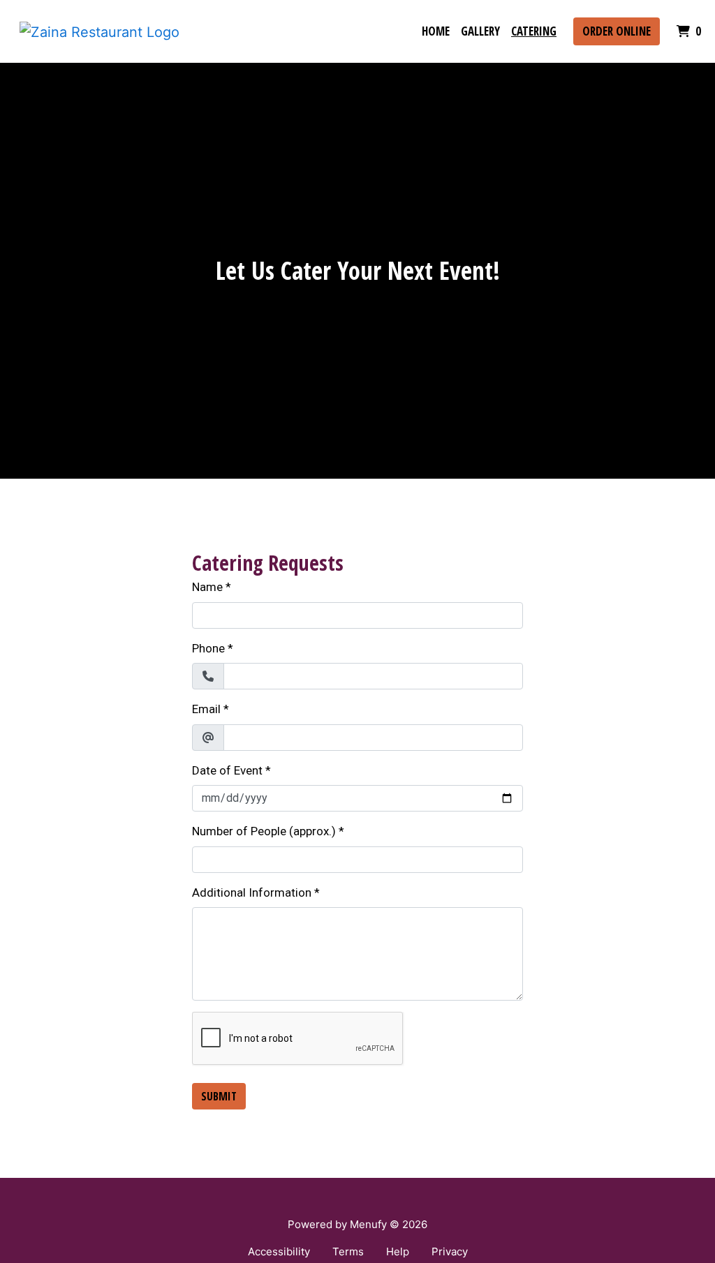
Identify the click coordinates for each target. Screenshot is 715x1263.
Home (436, 31)
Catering (533, 31)
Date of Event (227, 770)
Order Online (616, 31)
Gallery (480, 31)
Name (207, 587)
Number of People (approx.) (264, 831)
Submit (219, 1096)
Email (206, 709)
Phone (208, 648)
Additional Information (251, 892)
